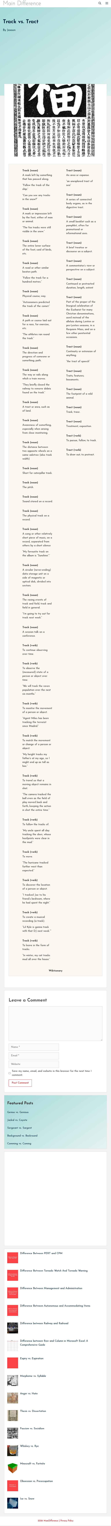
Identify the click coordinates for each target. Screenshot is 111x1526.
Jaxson (11, 30)
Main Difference (22, 4)
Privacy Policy (66, 1521)
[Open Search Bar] (99, 3)
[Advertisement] (55, 55)
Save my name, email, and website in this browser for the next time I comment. (52, 1073)
